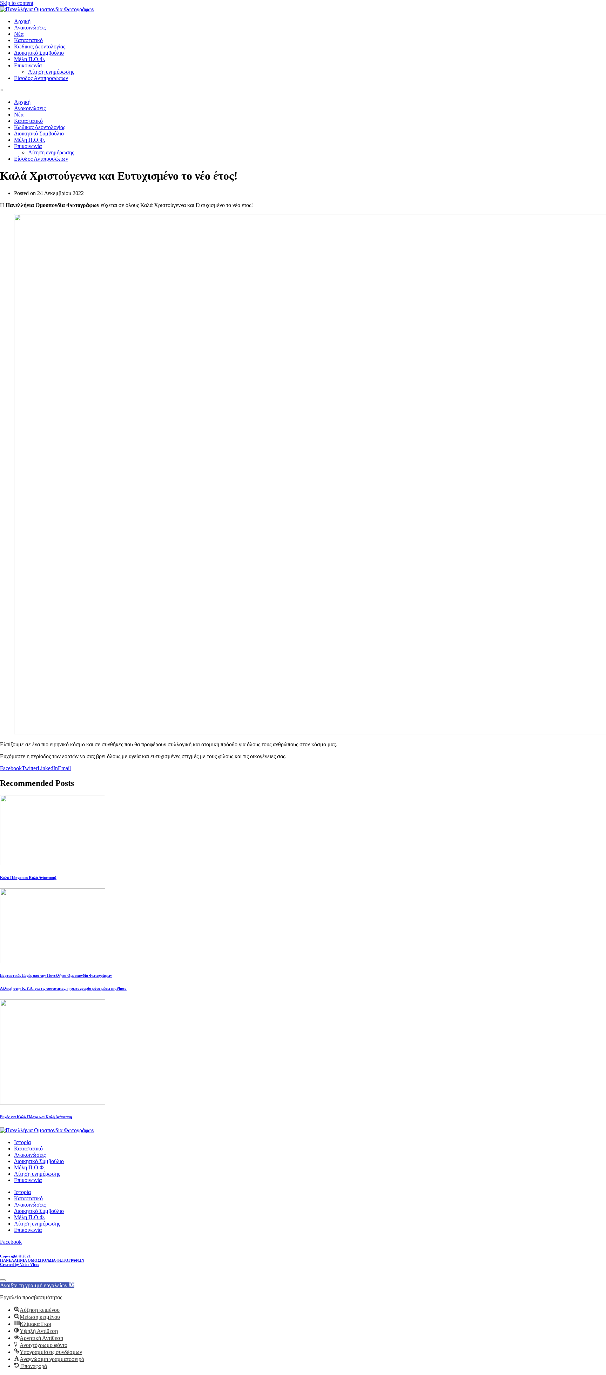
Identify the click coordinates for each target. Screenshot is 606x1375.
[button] (37, 1285)
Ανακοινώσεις (30, 28)
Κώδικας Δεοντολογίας (39, 46)
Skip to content (16, 3)
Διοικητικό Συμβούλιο (39, 53)
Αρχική (22, 21)
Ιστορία (22, 1142)
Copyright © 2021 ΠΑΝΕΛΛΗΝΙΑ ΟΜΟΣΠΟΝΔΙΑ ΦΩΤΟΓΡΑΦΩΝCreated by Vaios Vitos (42, 1260)
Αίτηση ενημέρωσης (51, 72)
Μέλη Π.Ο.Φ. (29, 59)
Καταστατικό (28, 40)
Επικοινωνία (28, 65)
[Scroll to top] (3, 1280)
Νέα (18, 34)
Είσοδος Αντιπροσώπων (41, 78)
